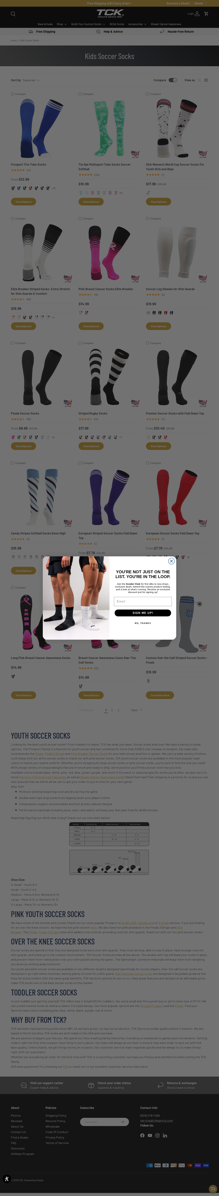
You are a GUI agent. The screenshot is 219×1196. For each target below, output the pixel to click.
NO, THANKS (143, 623)
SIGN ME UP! (143, 612)
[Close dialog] (171, 561)
